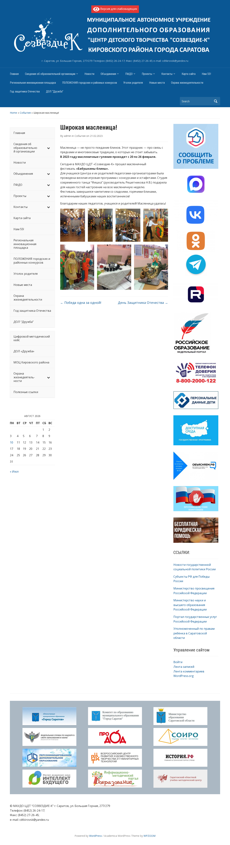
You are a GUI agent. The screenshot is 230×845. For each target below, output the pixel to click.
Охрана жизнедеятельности (187, 82)
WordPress (95, 835)
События (25, 112)
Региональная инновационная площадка (33, 82)
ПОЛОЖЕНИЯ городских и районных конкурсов (89, 82)
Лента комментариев (188, 671)
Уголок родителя (133, 82)
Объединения (108, 74)
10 (11, 442)
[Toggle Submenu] (48, 148)
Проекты (147, 74)
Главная (14, 74)
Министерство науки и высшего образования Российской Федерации (190, 604)
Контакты (166, 74)
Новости (89, 74)
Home (13, 112)
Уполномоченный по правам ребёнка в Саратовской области (194, 633)
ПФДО (129, 74)
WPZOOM (149, 835)
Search (215, 101)
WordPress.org (183, 676)
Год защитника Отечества (25, 91)
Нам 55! (206, 74)
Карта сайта (189, 74)
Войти (177, 662)
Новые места (157, 82)
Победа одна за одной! (80, 302)
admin (67, 136)
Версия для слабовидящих (118, 9)
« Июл (14, 471)
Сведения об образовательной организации (50, 74)
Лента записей (183, 667)
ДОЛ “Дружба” (54, 91)
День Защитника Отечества (143, 302)
